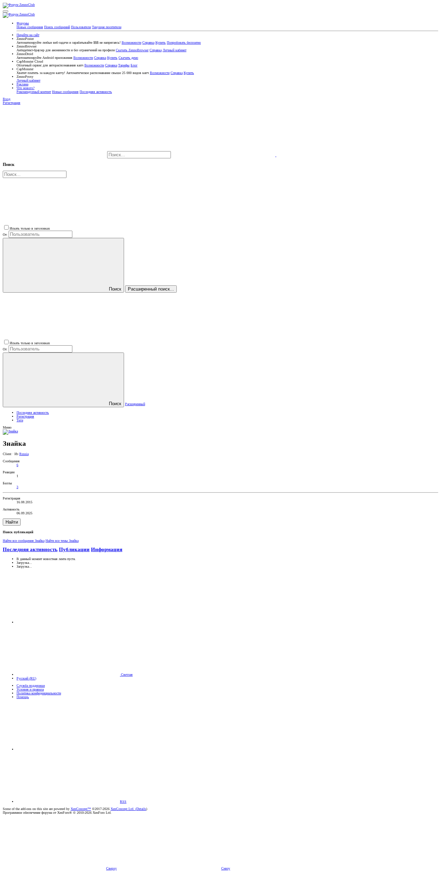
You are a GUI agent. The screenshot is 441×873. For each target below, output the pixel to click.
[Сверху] (68, 749)
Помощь (23, 697)
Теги (20, 420)
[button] (5, 11)
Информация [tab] (106, 549)
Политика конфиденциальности (39, 693)
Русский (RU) (26, 678)
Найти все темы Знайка (62, 541)
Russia (24, 454)
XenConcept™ (81, 809)
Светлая (126, 674)
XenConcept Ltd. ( (123, 809)
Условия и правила (30, 689)
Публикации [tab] (74, 549)
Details (141, 809)
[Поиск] (224, 155)
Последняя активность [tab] (30, 549)
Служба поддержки (31, 685)
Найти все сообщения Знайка (23, 541)
